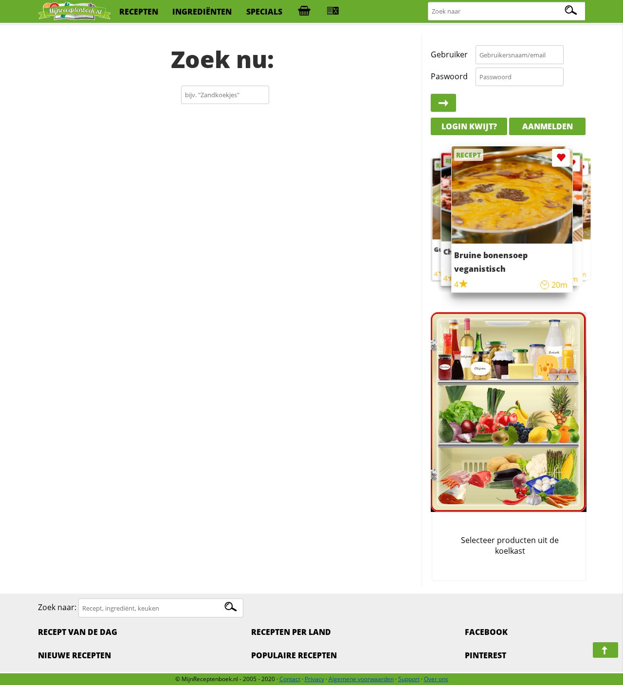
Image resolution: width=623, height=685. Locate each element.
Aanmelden (547, 126)
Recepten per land (291, 632)
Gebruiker (449, 54)
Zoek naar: (57, 607)
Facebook (486, 632)
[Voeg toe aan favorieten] (580, 168)
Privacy (314, 679)
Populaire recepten (294, 655)
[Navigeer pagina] (605, 650)
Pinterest (485, 655)
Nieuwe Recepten (74, 655)
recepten (138, 11)
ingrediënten (202, 11)
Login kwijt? (469, 126)
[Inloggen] (443, 103)
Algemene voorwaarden (361, 679)
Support (409, 679)
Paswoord (449, 76)
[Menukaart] (333, 11)
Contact (289, 679)
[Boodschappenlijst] (304, 11)
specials (264, 11)
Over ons (436, 679)
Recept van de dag (77, 632)
